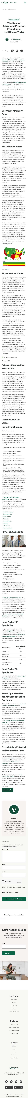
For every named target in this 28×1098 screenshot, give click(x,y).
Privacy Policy (7, 1094)
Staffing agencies (14, 1030)
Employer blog (14, 1033)
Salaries (14, 1002)
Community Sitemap (14, 1011)
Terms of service (19, 1094)
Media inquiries (14, 1058)
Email (3, 872)
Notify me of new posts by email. (10, 892)
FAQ (14, 1049)
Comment (5, 849)
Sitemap (14, 1008)
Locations (14, 999)
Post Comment (11, 899)
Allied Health (13, 9)
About (14, 1046)
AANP (8, 269)
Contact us (14, 1055)
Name (4, 864)
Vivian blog (14, 1005)
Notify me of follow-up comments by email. (13, 887)
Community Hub (5, 9)
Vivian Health (17, 39)
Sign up (7, 953)
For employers (14, 1024)
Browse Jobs (7, 790)
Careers (14, 1052)
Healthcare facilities (14, 1027)
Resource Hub (13, 2)
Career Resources (14, 19)
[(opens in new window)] (12, 50)
